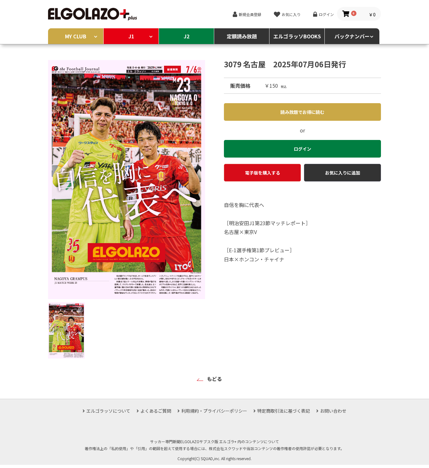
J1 (131, 36)
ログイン (326, 14)
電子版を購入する (262, 173)
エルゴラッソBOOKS (297, 36)
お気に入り (291, 14)
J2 (186, 36)
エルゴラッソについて (108, 411)
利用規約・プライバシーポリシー (214, 411)
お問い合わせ (333, 411)
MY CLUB (75, 36)
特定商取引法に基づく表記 (283, 411)
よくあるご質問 (155, 411)
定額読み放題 (242, 36)
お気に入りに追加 (342, 173)
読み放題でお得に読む (302, 112)
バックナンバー (352, 36)
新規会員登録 (250, 14)
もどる (214, 378)
